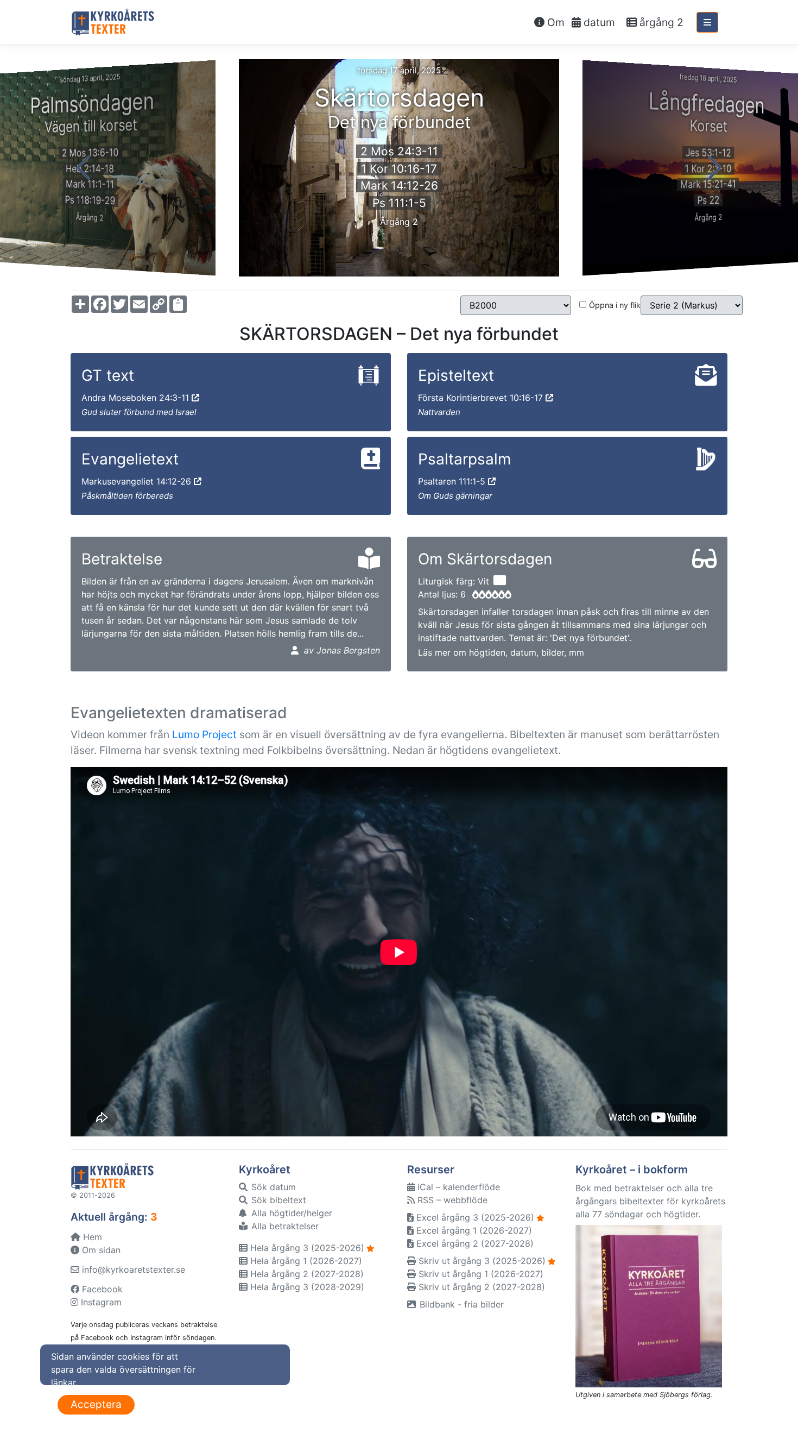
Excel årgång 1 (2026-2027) (473, 1230)
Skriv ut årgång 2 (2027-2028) (480, 1286)
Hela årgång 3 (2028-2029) (306, 1286)
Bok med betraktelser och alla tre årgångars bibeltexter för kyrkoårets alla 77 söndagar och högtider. (650, 1201)
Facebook (101, 1289)
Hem (91, 1236)
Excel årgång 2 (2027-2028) (474, 1243)
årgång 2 (660, 22)
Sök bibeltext (277, 1200)
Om (554, 22)
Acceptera (96, 1404)
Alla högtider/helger (290, 1213)
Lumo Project (204, 734)
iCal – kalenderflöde (457, 1186)
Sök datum (272, 1186)
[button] (83, 168)
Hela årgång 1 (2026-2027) (305, 1260)
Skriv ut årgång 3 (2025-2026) (481, 1260)
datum (598, 22)
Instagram (100, 1302)
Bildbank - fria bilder (460, 1304)
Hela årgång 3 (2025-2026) (306, 1247)
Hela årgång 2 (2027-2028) (306, 1273)
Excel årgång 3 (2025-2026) (474, 1217)
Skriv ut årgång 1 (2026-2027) (479, 1273)
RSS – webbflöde (451, 1200)
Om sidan (100, 1250)
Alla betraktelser (284, 1226)
